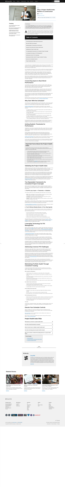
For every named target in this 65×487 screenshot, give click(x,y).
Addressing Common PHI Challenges (32, 55)
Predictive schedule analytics (29, 106)
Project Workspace (8, 405)
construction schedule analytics (43, 98)
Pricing (28, 1)
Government (18, 405)
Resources (31, 1)
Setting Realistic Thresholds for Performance (34, 45)
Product (14, 1)
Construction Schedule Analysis (31, 340)
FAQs (38, 405)
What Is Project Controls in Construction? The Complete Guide (14, 35)
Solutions (18, 1)
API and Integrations (8, 407)
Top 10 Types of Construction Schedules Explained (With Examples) (14, 33)
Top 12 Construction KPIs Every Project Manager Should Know (14, 26)
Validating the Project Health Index (32, 49)
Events (28, 409)
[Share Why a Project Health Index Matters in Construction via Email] (40, 347)
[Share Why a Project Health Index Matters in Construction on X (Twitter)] (39, 347)
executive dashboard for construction (31, 204)
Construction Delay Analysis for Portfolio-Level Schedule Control (63, 267)
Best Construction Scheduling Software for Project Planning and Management (15, 28)
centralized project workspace (30, 233)
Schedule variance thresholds (29, 136)
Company (36, 1)
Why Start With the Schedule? (31, 43)
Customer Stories (23, 1)
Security (6, 408)
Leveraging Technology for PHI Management (34, 53)
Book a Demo (57, 1)
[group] (46, 17)
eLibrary (28, 405)
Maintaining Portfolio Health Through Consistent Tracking (36, 57)
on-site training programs (33, 256)
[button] (38, 17)
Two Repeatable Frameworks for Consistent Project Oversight (37, 51)
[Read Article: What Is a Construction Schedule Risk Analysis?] (32, 383)
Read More (7, 390)
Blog (27, 408)
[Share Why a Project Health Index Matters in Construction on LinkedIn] (38, 347)
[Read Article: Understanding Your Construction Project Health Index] (14, 383)
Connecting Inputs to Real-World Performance (34, 41)
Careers (50, 405)
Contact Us (50, 408)
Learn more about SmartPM (31, 316)
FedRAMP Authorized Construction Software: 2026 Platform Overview (14, 30)
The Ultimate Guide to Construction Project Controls (34, 339)
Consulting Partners (51, 407)
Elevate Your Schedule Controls (31, 59)
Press (28, 407)
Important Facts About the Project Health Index (34, 47)
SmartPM (41, 13)
